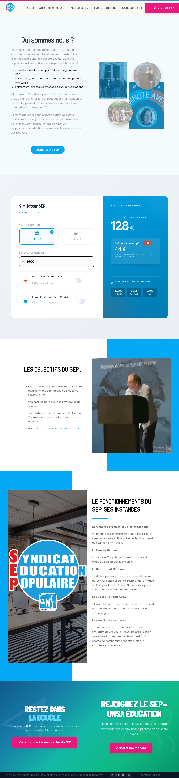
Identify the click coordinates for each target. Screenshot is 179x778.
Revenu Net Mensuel (32, 253)
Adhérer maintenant (131, 748)
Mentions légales (150, 775)
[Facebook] (117, 775)
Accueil (30, 8)
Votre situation (29, 225)
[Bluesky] (129, 775)
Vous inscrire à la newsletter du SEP (45, 742)
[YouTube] (123, 775)
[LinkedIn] (112, 775)
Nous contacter (132, 8)
